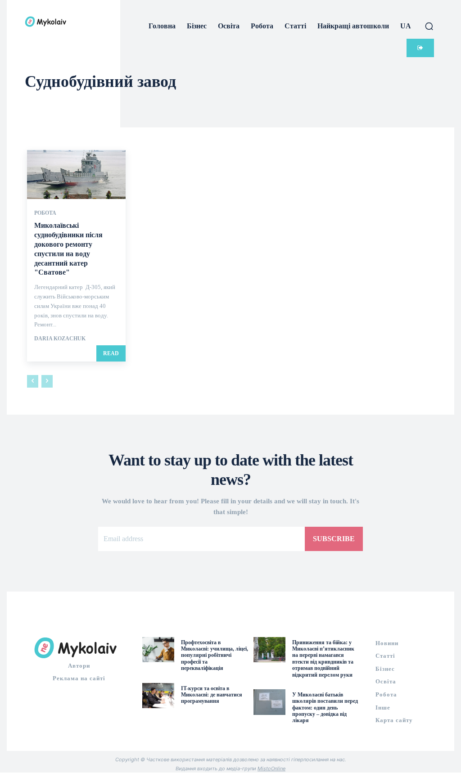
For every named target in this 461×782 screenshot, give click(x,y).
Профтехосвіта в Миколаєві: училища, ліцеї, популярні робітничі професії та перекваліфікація (214, 655)
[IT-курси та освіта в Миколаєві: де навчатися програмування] (158, 696)
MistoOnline (271, 768)
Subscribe (334, 538)
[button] (429, 26)
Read (111, 353)
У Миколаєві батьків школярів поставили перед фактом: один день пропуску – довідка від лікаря (325, 708)
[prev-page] (32, 381)
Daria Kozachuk (60, 338)
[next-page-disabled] (47, 381)
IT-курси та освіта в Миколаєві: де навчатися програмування (211, 695)
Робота (45, 213)
